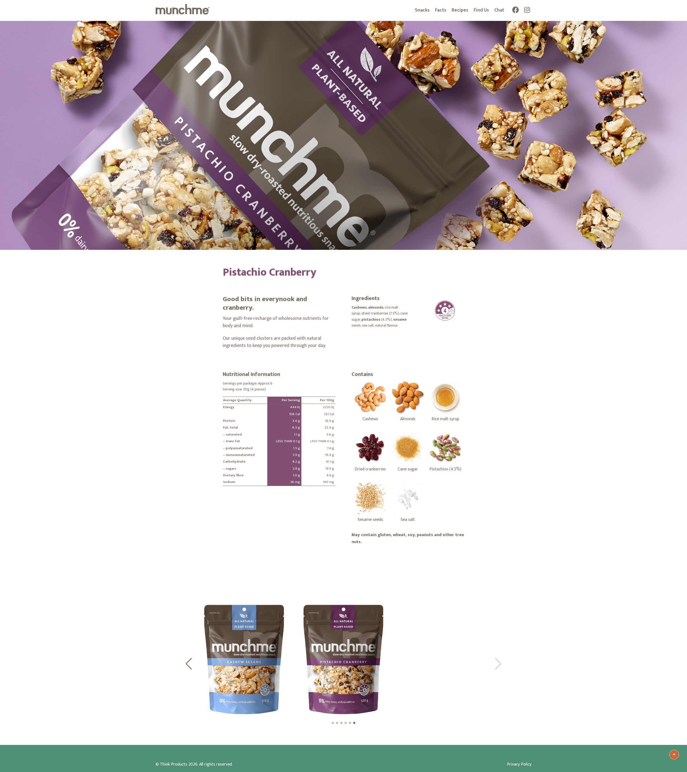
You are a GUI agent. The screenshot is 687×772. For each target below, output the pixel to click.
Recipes (460, 10)
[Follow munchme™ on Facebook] (515, 11)
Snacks (422, 10)
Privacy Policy (519, 764)
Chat (499, 10)
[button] (188, 664)
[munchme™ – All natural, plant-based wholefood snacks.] (182, 13)
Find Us (481, 10)
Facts (440, 10)
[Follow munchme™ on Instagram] (527, 11)
